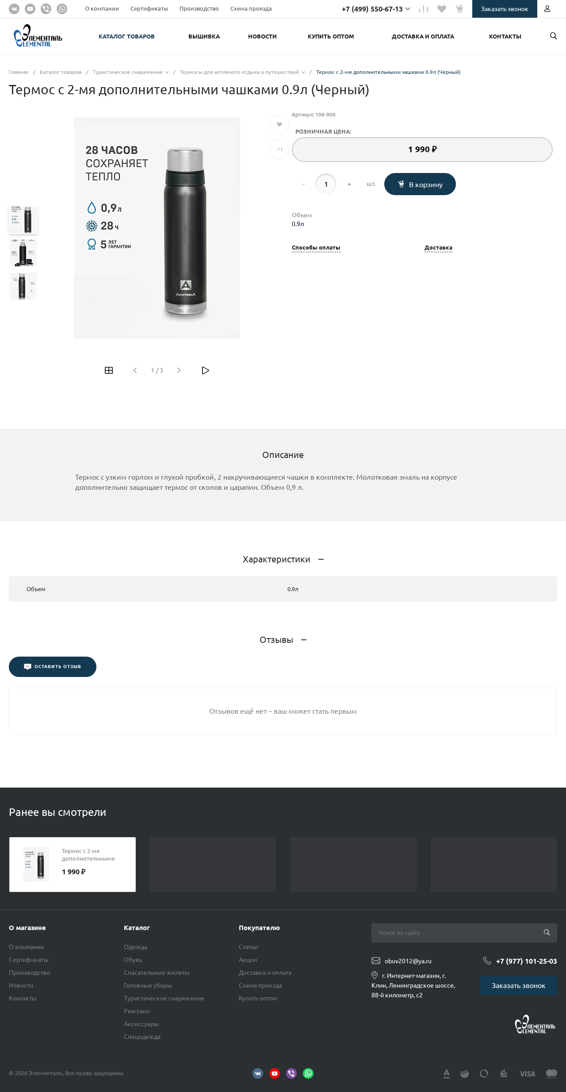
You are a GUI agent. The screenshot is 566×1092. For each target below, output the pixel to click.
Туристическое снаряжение (164, 998)
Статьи (248, 946)
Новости (21, 985)
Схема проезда (251, 8)
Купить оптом (258, 998)
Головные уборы (148, 985)
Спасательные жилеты (157, 972)
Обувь (133, 959)
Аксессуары (141, 1023)
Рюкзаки (136, 1011)
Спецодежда (142, 1036)
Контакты (23, 998)
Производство (199, 8)
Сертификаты (149, 8)
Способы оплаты (316, 247)
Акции (248, 959)
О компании (102, 8)
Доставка (438, 247)
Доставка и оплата (265, 972)
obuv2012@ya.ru (408, 961)
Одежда (135, 946)
